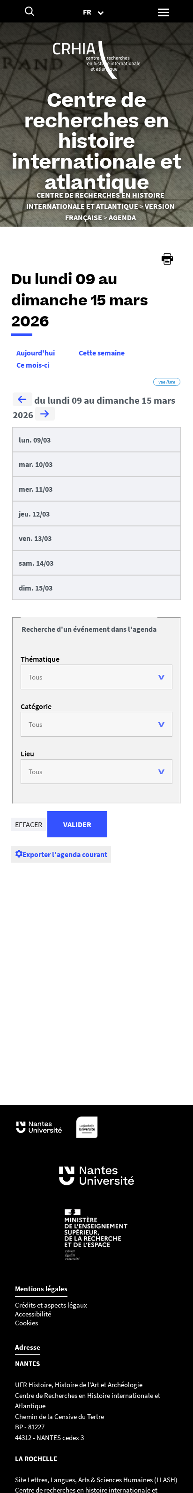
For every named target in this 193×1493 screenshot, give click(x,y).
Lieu (27, 753)
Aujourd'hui (35, 352)
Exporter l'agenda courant (64, 854)
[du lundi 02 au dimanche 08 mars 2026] (22, 400)
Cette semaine (102, 352)
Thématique (40, 659)
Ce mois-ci (32, 365)
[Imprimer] (167, 259)
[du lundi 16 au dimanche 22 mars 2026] (45, 415)
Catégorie (36, 706)
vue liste (166, 382)
